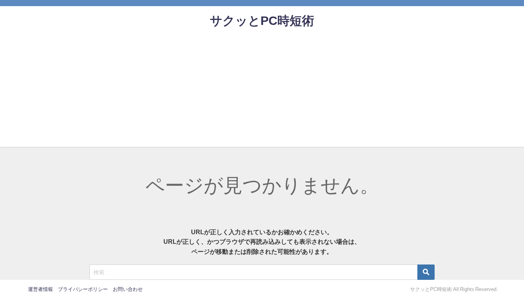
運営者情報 (40, 289)
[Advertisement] (262, 93)
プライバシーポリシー (83, 289)
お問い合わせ (128, 289)
